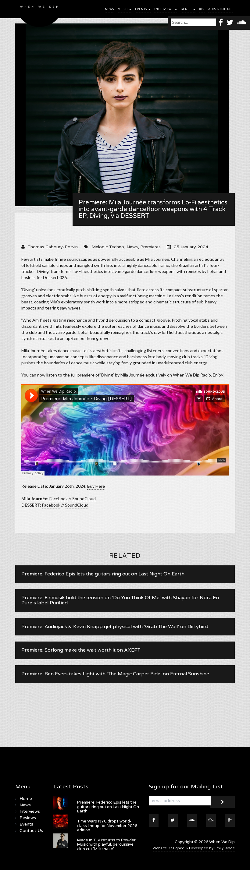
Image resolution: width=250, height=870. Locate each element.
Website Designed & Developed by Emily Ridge (194, 848)
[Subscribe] (222, 802)
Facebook (58, 498)
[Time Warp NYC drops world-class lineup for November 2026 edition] (60, 822)
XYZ (202, 9)
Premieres (150, 246)
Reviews (28, 817)
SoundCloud (84, 498)
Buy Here (96, 486)
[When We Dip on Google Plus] (230, 820)
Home (26, 798)
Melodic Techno (107, 246)
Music (123, 9)
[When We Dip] (39, 15)
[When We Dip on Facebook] (221, 22)
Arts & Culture (220, 9)
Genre (186, 9)
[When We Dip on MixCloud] (211, 820)
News (109, 9)
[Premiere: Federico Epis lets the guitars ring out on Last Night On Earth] (60, 803)
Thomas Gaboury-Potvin (53, 246)
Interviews (164, 9)
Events (141, 9)
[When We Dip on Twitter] (230, 22)
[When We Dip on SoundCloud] (241, 22)
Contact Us (31, 830)
